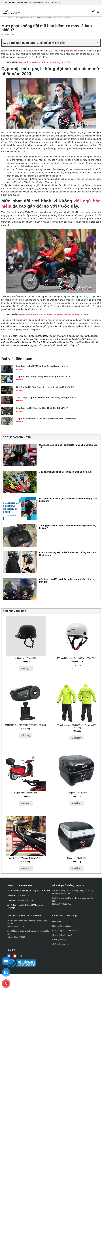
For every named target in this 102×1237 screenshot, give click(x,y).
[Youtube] (15, 956)
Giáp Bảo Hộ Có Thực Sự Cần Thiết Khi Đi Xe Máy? (42, 408)
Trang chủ (10, 18)
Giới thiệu (56, 921)
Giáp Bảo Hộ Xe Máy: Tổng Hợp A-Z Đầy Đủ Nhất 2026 (43, 377)
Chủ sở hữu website (61, 944)
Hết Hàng (25, 735)
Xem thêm (19, 369)
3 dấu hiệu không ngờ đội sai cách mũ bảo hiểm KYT (65, 472)
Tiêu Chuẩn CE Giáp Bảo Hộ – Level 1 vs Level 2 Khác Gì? (45, 387)
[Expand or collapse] (97, 43)
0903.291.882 (10, 2)
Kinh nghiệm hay (22, 18)
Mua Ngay (26, 668)
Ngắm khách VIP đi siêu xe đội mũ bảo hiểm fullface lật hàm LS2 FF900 (54, 315)
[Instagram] (21, 956)
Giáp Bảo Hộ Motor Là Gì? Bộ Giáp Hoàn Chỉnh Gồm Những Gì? (48, 419)
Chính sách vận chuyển (62, 935)
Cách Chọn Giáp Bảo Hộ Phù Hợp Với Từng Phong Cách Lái (46, 397)
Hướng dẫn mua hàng (61, 926)
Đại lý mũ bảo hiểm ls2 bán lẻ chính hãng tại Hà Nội (45, 62)
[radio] (74, 667)
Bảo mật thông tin (59, 939)
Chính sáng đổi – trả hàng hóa (65, 930)
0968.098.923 (21, 2)
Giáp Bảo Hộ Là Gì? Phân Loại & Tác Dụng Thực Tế (42, 366)
